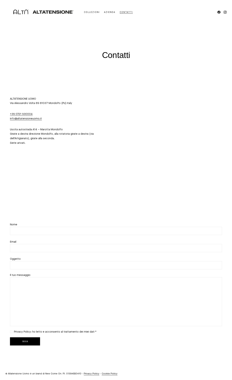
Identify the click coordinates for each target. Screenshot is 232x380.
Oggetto (15, 259)
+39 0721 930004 (21, 114)
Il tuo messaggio (20, 275)
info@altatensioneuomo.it (26, 118)
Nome (13, 224)
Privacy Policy (91, 373)
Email (13, 242)
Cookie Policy (109, 373)
